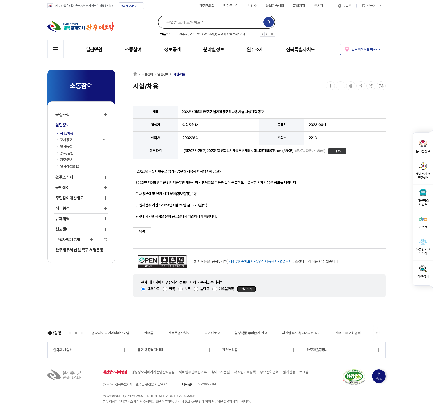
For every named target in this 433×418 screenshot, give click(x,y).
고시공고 (66, 140)
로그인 (347, 5)
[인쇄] (350, 85)
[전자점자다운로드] (381, 85)
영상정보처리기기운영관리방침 (153, 372)
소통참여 (133, 49)
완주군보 (66, 160)
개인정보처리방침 (115, 372)
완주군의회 (206, 6)
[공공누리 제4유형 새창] (162, 261)
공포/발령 (67, 153)
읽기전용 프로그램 (295, 372)
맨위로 (378, 378)
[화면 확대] (330, 85)
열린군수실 (231, 6)
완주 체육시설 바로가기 (366, 49)
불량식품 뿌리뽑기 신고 (251, 333)
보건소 (252, 6)
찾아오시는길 (220, 372)
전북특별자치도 (300, 49)
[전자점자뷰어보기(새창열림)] (370, 85)
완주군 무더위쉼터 (348, 333)
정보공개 (172, 49)
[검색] (268, 22)
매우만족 (153, 289)
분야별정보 (213, 49)
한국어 (371, 5)
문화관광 (299, 6)
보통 (188, 289)
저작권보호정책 (245, 372)
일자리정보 (67, 166)
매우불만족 (226, 289)
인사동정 (66, 146)
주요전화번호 (269, 372)
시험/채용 (67, 133)
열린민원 (94, 49)
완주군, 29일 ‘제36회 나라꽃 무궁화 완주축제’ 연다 (212, 34)
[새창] (354, 372)
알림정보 (163, 74)
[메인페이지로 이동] (80, 26)
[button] (262, 35)
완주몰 (148, 333)
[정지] (272, 34)
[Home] (135, 74)
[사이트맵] (55, 49)
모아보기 (129, 6)
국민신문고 (212, 333)
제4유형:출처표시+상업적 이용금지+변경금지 (260, 261)
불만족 (205, 289)
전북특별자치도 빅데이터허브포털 (105, 333)
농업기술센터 (275, 6)
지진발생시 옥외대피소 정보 (301, 333)
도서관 (318, 6)
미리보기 (337, 151)
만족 (172, 289)
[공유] (360, 85)
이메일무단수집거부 (193, 372)
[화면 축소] (340, 85)
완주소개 (255, 49)
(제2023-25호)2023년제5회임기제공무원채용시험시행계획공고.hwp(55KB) (254, 151)
